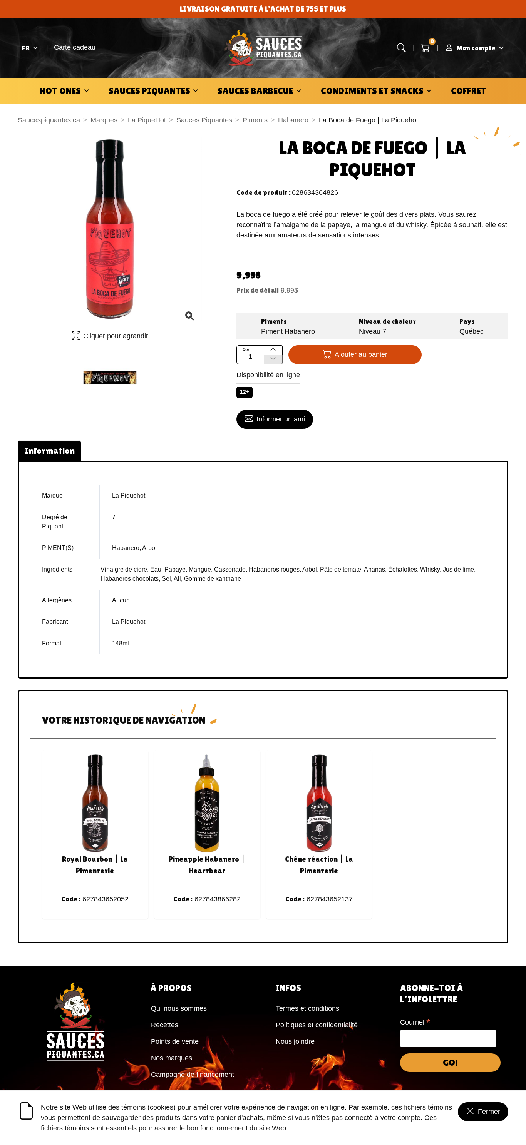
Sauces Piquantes (149, 90)
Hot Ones (60, 90)
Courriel (415, 1023)
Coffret (468, 90)
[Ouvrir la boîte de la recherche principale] (401, 47)
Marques (103, 120)
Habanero (293, 120)
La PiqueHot (147, 120)
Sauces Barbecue (255, 90)
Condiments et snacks (372, 90)
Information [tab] (49, 450)
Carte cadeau (74, 47)
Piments (255, 120)
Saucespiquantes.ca (49, 120)
